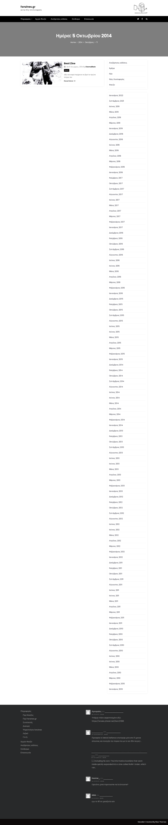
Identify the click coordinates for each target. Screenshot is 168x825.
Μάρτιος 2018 (114, 161)
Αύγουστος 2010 (116, 650)
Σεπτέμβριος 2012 (116, 513)
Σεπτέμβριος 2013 (116, 447)
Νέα (110, 73)
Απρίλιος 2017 (115, 211)
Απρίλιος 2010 (115, 672)
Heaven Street (106, 795)
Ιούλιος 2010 (114, 656)
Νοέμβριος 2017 (116, 178)
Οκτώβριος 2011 (115, 573)
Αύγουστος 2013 (116, 452)
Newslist (141, 822)
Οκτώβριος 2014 (116, 375)
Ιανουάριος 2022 (116, 95)
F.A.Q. (25, 737)
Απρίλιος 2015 (115, 342)
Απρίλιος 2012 (115, 540)
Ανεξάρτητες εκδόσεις (59, 19)
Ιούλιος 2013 (114, 458)
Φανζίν (67, 70)
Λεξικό (25, 733)
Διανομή (26, 726)
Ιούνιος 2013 (114, 463)
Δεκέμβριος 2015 (116, 299)
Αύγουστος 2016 (116, 255)
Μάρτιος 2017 (114, 216)
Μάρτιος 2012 (114, 546)
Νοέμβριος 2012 (115, 502)
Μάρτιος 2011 (114, 612)
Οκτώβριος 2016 (116, 244)
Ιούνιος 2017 (114, 200)
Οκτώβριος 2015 (116, 310)
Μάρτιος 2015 (114, 348)
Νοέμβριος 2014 (116, 370)
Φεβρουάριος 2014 (117, 419)
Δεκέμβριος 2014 (116, 364)
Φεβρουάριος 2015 (117, 353)
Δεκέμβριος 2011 (116, 562)
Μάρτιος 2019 (114, 123)
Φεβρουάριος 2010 (117, 683)
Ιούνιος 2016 (114, 266)
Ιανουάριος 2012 (116, 557)
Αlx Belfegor (97, 732)
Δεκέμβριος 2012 (116, 496)
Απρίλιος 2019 (115, 117)
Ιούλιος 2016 (114, 260)
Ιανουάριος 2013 (116, 491)
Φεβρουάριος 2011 (116, 617)
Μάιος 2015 (114, 337)
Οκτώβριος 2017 (116, 183)
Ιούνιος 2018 (114, 145)
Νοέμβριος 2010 (116, 634)
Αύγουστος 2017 (116, 194)
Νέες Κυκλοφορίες (116, 79)
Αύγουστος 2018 (116, 139)
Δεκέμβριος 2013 (116, 430)
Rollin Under (103, 755)
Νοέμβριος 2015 (116, 304)
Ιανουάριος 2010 (116, 689)
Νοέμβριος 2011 (115, 568)
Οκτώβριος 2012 (116, 507)
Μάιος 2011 (113, 601)
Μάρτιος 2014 (114, 414)
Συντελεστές (28, 722)
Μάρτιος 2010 (114, 678)
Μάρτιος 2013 (114, 480)
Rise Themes (160, 822)
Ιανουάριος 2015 (116, 359)
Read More (68, 81)
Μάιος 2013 (114, 469)
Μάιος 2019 (114, 112)
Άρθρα (112, 68)
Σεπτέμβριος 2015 (116, 315)
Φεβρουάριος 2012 (117, 551)
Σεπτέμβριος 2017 (116, 189)
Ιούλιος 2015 (114, 326)
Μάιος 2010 (114, 667)
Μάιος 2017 (114, 205)
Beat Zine (69, 63)
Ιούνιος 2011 (114, 595)
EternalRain (91, 67)
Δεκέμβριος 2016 (116, 233)
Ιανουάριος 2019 (116, 128)
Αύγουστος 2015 (116, 321)
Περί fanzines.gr (30, 718)
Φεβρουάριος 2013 (117, 485)
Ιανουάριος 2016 (116, 293)
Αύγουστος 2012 (116, 518)
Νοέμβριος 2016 (116, 238)
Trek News (108, 778)
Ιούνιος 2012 (114, 529)
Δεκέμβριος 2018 (116, 134)
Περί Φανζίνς (28, 715)
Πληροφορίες (26, 19)
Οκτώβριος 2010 (116, 639)
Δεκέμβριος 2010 (116, 628)
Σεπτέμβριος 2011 (116, 579)
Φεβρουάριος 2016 (117, 288)
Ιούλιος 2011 (114, 590)
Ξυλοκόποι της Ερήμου (114, 711)
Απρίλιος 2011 (115, 606)
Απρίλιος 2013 (115, 474)
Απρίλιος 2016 (115, 277)
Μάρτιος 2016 (114, 282)
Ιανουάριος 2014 (116, 425)
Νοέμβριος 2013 (115, 436)
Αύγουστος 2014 (116, 386)
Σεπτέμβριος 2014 (116, 381)
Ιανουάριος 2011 (115, 623)
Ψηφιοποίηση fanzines (32, 729)
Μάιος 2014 (114, 403)
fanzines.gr (28, 7)
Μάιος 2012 (114, 535)
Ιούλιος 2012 (114, 524)
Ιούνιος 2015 (114, 332)
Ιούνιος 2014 (114, 397)
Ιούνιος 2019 (114, 106)
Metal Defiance (114, 732)
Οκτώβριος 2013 (116, 441)
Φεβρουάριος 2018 (117, 167)
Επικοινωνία (89, 19)
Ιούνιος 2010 (114, 661)
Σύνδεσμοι (76, 19)
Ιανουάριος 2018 (116, 172)
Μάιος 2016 (114, 271)
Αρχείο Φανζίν (40, 19)
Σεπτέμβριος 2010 (116, 645)
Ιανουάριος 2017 (116, 227)
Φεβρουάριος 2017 (117, 222)
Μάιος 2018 (114, 150)
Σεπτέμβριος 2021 (116, 101)
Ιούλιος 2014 (114, 392)
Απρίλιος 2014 (115, 408)
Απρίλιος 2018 (115, 156)
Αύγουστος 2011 (115, 584)
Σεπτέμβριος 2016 (116, 249)
